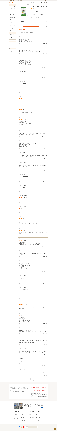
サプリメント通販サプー (11, 3)
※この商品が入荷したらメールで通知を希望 (37, 14)
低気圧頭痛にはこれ (25, 240)
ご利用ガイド (11, 51)
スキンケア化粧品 (12, 19)
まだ (23, 208)
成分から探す (11, 37)
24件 (46, 26)
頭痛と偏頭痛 (24, 277)
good (20, 43)
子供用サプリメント (12, 17)
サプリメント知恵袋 (31, 417)
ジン (21, 337)
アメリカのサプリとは (31, 414)
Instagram (21, 427)
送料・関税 (22, 417)
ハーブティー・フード (12, 25)
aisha (21, 57)
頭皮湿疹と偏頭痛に (25, 197)
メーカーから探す (12, 38)
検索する (38, 2)
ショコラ (22, 275)
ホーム (18, 4)
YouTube (23, 427)
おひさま (22, 162)
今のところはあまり (25, 315)
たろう (22, 47)
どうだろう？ (24, 83)
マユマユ (22, 71)
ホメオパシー (11, 22)
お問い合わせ (11, 54)
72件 (46, 21)
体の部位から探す (12, 34)
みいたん (22, 185)
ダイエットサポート (12, 6)
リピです (24, 230)
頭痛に (24, 218)
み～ (21, 96)
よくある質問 (11, 52)
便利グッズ (11, 28)
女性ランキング (12, 44)
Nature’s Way (35, 16)
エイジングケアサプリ (12, 14)
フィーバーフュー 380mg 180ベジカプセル (25, 4)
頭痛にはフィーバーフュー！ (26, 289)
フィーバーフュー (25, 176)
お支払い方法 (23, 414)
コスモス (22, 195)
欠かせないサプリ (25, 304)
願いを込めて (24, 119)
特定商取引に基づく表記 (39, 417)
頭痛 (23, 109)
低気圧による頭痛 (25, 371)
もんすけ (22, 287)
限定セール (12, 30)
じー (21, 81)
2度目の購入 (24, 187)
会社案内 (42, 407)
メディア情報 (37, 420)
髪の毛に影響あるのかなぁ (26, 73)
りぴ (23, 98)
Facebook (20, 427)
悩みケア (11, 11)
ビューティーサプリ (12, 8)
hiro (21, 358)
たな (21, 369)
